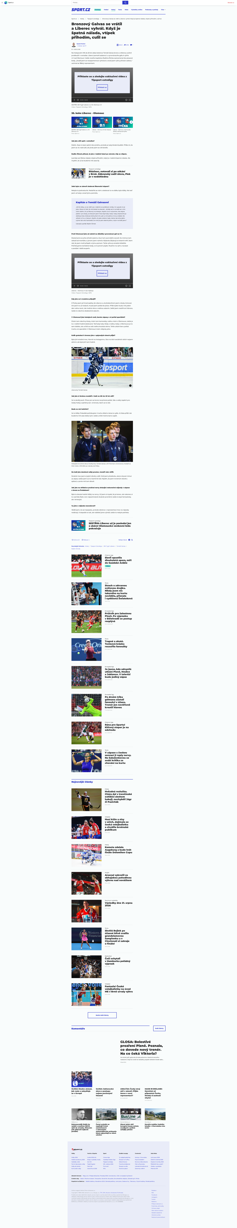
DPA (104, 1192)
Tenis (120, 9)
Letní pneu (119, 1181)
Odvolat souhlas (156, 1215)
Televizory (133, 1181)
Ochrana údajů (156, 1208)
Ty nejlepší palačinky (124, 1157)
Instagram (154, 1197)
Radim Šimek (75, 549)
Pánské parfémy (150, 1181)
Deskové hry (126, 1181)
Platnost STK (154, 1168)
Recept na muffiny (124, 1159)
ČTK (101, 1192)
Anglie (107, 872)
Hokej (113, 9)
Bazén (82, 1178)
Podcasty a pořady (151, 9)
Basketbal (108, 956)
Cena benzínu (112, 1175)
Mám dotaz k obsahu (157, 1210)
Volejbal (107, 817)
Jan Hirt (89, 1162)
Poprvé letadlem (139, 1159)
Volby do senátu (75, 1166)
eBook (120, 45)
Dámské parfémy (110, 1181)
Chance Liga (109, 555)
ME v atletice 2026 (108, 1164)
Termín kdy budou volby (78, 1164)
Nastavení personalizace (158, 1217)
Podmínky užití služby (158, 1206)
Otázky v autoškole (156, 1166)
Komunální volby (76, 1168)
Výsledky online (136, 9)
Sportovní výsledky (111, 900)
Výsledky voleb (75, 1162)
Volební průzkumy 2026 (78, 1159)
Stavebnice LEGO (100, 1181)
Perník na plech (123, 1168)
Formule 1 (106, 1166)
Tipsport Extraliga (96, 546)
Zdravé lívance (123, 1162)
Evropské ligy (109, 694)
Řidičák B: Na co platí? (157, 1164)
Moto (126, 9)
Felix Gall (89, 1166)
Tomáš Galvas (121, 546)
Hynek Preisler (81, 43)
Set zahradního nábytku (120, 1178)
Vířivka (137, 1178)
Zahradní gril (131, 1178)
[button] (78, 173)
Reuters (108, 1192)
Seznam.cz (231, 2)
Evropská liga (109, 611)
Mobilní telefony (90, 1181)
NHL (104, 1168)
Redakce (154, 1190)
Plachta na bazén (89, 1178)
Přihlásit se (102, 87)
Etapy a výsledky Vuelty (93, 1159)
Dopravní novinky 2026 (157, 1162)
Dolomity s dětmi (140, 1168)
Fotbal (106, 9)
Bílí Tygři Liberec (109, 546)
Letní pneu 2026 (155, 1157)
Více (162, 9)
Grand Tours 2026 (92, 1168)
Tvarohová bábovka (124, 1164)
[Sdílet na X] (132, 540)
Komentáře (78, 1028)
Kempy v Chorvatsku (141, 1157)
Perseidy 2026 (104, 1175)
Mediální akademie (157, 1212)
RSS (153, 1192)
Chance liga (106, 1157)
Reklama (154, 1201)
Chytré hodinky (140, 1181)
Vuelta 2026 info (91, 1157)
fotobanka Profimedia (117, 1192)
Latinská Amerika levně (141, 1166)
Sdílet (127, 45)
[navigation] (2, 2)
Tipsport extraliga (94, 169)
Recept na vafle (123, 1166)
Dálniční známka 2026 (157, 1159)
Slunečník (104, 1178)
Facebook (154, 1195)
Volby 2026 (74, 1157)
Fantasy (97, 9)
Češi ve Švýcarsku (140, 1164)
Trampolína (98, 1178)
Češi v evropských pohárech (124, 1175)
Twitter (154, 1199)
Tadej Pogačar (91, 1164)
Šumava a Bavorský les (141, 1162)
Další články (159, 1028)
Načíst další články (102, 1015)
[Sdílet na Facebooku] (129, 540)
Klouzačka (110, 1178)
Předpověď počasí (94, 1175)
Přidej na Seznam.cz (157, 1204)
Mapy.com (86, 1175)
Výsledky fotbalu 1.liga (109, 1159)
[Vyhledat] (125, 2)
